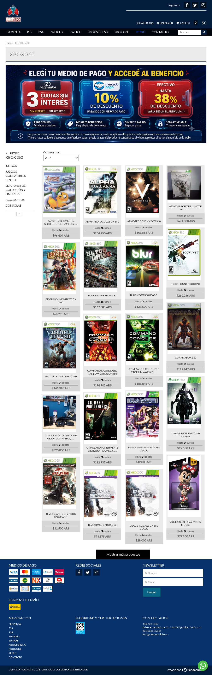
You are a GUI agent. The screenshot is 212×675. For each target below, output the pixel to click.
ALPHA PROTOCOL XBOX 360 (102, 221)
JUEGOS (11, 165)
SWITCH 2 (57, 32)
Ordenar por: (51, 152)
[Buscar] (204, 32)
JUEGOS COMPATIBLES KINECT (16, 176)
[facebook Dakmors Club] (79, 572)
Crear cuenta (145, 23)
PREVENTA (13, 32)
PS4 (40, 32)
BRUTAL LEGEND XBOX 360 (61, 376)
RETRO (141, 32)
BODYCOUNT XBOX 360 (186, 283)
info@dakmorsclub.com (156, 634)
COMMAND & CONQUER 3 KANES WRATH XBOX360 (102, 372)
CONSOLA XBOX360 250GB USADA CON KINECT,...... (61, 437)
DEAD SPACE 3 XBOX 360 (102, 524)
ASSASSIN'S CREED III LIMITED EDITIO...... (185, 208)
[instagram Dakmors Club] (96, 572)
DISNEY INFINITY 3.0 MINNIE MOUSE (185, 523)
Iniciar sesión (165, 23)
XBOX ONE (121, 32)
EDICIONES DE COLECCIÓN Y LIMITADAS (16, 190)
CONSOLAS (14, 205)
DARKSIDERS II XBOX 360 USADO (186, 435)
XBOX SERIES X (98, 32)
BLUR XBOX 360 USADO (144, 295)
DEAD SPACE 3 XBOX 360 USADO (144, 527)
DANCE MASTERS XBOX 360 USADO (144, 449)
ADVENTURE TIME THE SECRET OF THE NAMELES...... (60, 222)
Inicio (9, 43)
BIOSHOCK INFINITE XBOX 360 (61, 301)
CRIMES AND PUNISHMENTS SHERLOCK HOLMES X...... (102, 449)
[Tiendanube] (185, 671)
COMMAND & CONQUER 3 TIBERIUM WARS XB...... (144, 370)
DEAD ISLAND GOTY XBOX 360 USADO (61, 515)
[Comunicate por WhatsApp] (203, 666)
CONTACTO (160, 32)
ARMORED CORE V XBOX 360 (144, 221)
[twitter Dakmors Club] (87, 572)
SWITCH (75, 32)
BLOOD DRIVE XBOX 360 (102, 295)
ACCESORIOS (15, 199)
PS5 (29, 32)
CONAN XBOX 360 (185, 357)
